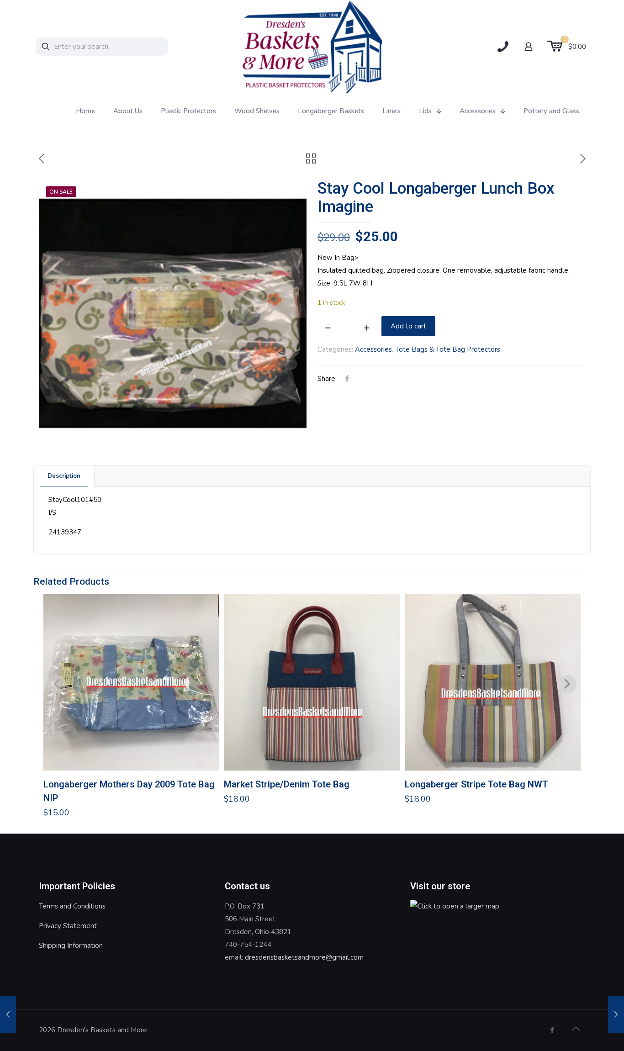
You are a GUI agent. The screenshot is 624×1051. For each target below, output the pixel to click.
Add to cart (408, 326)
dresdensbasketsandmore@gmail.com (304, 957)
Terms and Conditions (72, 906)
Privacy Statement (68, 925)
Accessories (373, 349)
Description (64, 476)
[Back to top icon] (575, 1029)
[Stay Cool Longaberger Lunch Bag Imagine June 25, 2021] (8, 1014)
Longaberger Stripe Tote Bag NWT (476, 784)
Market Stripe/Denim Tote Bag (286, 784)
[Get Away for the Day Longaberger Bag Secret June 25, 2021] (616, 1014)
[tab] (64, 476)
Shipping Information (71, 945)
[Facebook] (552, 1030)
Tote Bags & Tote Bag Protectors (447, 349)
